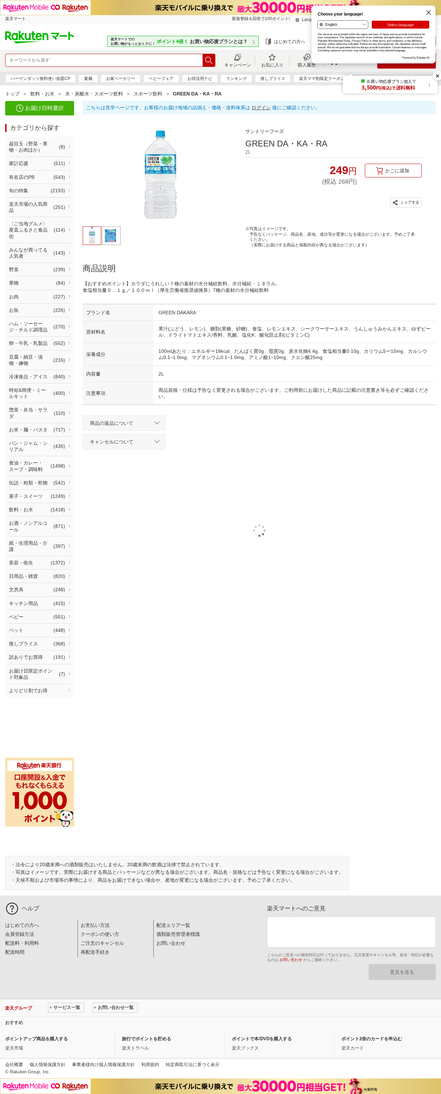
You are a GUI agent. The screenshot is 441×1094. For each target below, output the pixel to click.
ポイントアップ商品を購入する (36, 1038)
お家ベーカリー (120, 78)
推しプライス (272, 78)
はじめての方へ (289, 41)
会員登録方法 (19, 934)
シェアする (409, 202)
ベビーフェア (161, 78)
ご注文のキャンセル (102, 943)
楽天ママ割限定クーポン (322, 78)
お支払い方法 (95, 925)
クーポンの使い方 (100, 934)
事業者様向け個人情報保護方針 (103, 1064)
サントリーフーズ (264, 131)
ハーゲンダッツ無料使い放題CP (40, 78)
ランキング (236, 78)
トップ (12, 93)
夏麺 (88, 78)
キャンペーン (237, 64)
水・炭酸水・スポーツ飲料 (94, 93)
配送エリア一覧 (173, 925)
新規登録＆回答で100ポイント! (261, 18)
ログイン (261, 107)
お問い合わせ (170, 943)
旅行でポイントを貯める (146, 1038)
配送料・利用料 (22, 943)
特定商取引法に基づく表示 (192, 1064)
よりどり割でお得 (28, 690)
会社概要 (14, 1064)
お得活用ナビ (199, 78)
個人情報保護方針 (47, 1064)
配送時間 (14, 952)
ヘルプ (30, 908)
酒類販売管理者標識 (178, 934)
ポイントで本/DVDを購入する (262, 1038)
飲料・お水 (42, 93)
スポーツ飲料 (147, 93)
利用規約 (150, 1064)
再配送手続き (95, 952)
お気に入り (272, 64)
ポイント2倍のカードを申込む (371, 1038)
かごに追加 (397, 170)
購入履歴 (307, 64)
